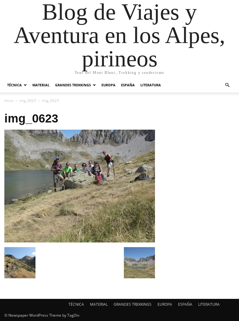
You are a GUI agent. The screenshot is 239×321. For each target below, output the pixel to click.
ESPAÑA (128, 85)
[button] (227, 85)
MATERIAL (40, 85)
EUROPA (108, 85)
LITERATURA (150, 85)
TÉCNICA (14, 85)
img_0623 (27, 100)
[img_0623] (79, 240)
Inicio (8, 100)
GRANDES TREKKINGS (73, 85)
